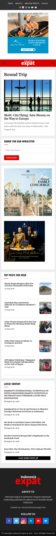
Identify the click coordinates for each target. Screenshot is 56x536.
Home (10, 3)
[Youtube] (38, 521)
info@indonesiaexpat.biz (33, 507)
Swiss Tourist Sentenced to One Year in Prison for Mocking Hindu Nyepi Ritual (20, 324)
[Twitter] (16, 521)
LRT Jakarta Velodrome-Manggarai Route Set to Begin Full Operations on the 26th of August (19, 362)
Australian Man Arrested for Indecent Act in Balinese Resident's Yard (19, 305)
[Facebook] (9, 521)
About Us (18, 3)
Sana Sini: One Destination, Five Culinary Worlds (27, 449)
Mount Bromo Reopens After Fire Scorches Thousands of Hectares (18, 285)
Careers (45, 3)
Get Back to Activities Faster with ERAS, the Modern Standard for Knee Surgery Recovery (25, 423)
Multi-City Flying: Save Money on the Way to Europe (27, 117)
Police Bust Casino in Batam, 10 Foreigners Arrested (18, 342)
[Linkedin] (31, 521)
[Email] (46, 521)
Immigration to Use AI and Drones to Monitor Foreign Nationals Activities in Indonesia (26, 410)
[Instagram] (24, 521)
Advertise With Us (32, 3)
